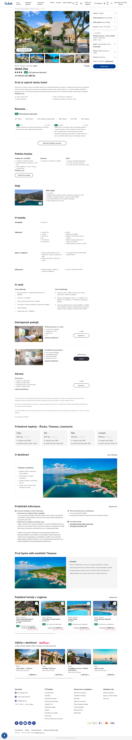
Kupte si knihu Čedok (110, 695)
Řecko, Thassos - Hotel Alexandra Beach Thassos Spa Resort (25, 603)
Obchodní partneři (51, 698)
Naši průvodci (78, 710)
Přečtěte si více (19, 93)
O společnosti (49, 693)
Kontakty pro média (51, 713)
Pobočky (47, 695)
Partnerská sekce (36, 730)
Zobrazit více (113, 506)
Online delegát (79, 707)
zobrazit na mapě (24, 175)
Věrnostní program (80, 693)
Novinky (106, 698)
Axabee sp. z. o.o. (40, 732)
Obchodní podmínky (51, 701)
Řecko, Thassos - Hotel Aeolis (76, 602)
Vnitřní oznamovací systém (54, 719)
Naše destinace (25, 9)
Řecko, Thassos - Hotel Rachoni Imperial (105, 602)
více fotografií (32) (24, 50)
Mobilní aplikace (108, 693)
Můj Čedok (77, 713)
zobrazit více (113, 597)
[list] (26, 109)
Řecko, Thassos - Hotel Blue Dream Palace (51, 603)
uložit (87, 66)
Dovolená (17, 9)
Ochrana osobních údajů (51, 730)
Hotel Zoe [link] (42, 9)
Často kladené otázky (81, 704)
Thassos (36, 9)
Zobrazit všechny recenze (52, 143)
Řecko (31, 9)
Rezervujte (104, 66)
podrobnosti (109, 61)
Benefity (77, 698)
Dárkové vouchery (80, 701)
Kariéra (47, 710)
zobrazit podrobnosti (51, 337)
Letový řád (96, 46)
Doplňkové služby (80, 695)
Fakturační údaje (50, 707)
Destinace (48, 716)
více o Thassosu (112, 455)
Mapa (35, 66)
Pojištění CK (49, 704)
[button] (4, 735)
